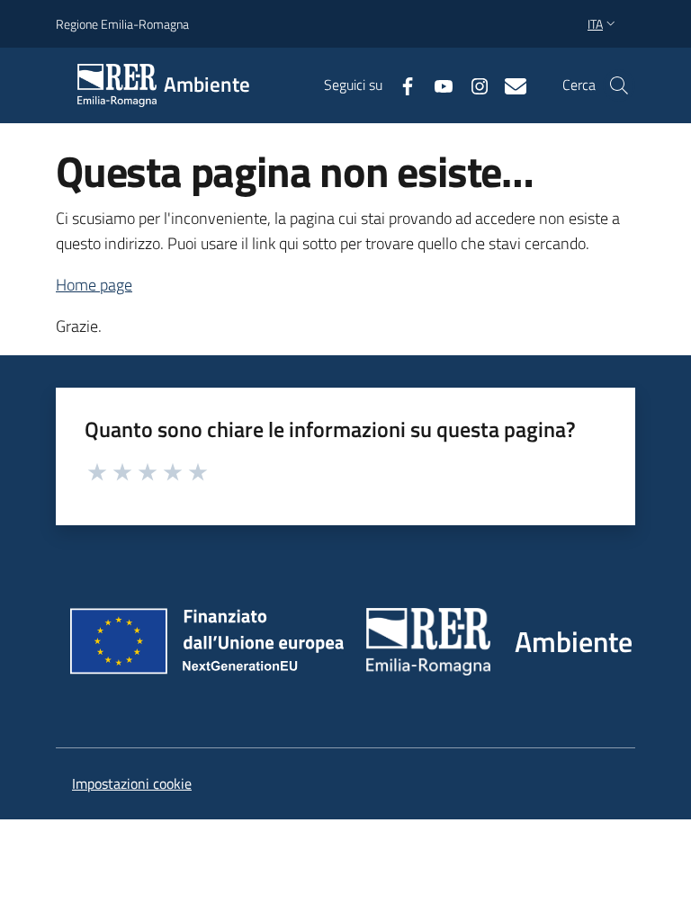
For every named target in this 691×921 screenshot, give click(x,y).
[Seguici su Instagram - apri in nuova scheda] (472, 84)
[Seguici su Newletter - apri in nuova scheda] (508, 84)
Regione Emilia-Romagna (122, 23)
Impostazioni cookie (132, 783)
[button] (619, 85)
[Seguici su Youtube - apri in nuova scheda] (436, 84)
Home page (94, 285)
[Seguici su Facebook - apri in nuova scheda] (400, 84)
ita (595, 23)
